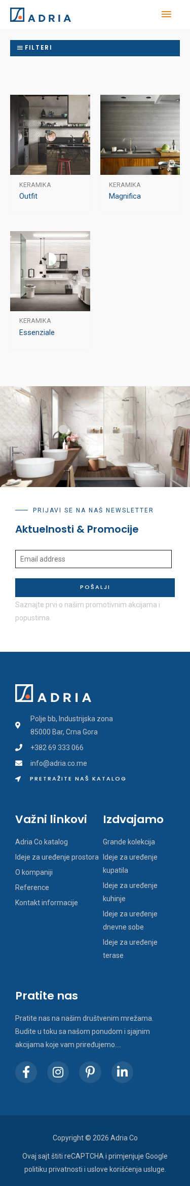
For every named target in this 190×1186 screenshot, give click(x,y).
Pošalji (95, 587)
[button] (71, 779)
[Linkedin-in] (122, 1072)
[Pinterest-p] (90, 1072)
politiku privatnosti (53, 1169)
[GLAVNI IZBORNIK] (167, 15)
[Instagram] (58, 1072)
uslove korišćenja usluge (126, 1169)
